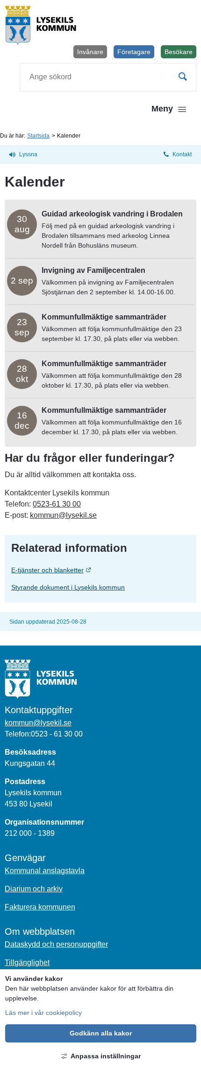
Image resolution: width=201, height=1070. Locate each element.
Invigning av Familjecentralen (93, 270)
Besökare (180, 53)
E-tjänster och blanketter (89, 570)
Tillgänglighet (27, 962)
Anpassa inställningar (106, 1056)
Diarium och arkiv (34, 889)
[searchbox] (108, 77)
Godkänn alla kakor (101, 1033)
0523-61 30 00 (57, 504)
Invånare (90, 52)
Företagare (134, 52)
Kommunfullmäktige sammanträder (104, 317)
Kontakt (182, 154)
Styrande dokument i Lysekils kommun (68, 587)
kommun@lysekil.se (63, 515)
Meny (162, 108)
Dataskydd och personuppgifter (56, 944)
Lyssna (28, 154)
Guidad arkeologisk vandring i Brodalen (112, 214)
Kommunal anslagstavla (45, 871)
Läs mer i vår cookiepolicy (43, 1012)
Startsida (38, 135)
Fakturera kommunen (40, 907)
